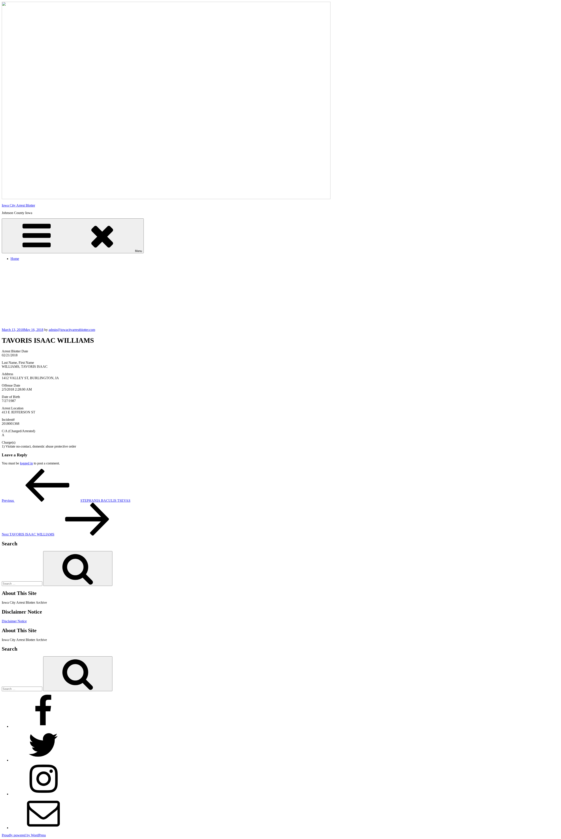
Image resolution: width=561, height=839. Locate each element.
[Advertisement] (280, 295)
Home (15, 259)
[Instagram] (43, 794)
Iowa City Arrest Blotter (18, 205)
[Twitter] (43, 760)
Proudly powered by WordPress (24, 835)
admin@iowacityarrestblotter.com (72, 330)
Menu (138, 251)
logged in (26, 463)
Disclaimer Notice (14, 621)
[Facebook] (43, 726)
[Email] (43, 828)
